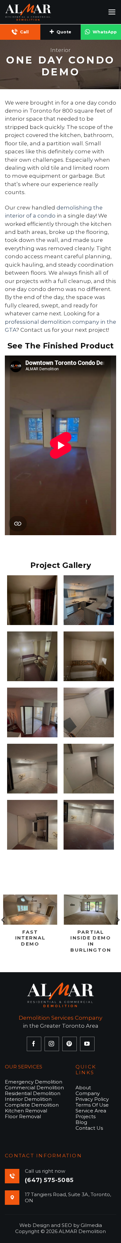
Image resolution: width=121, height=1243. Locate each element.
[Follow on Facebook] (34, 1044)
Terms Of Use (92, 1105)
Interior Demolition (28, 1099)
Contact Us (89, 1128)
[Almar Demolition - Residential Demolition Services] (37, 12)
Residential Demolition (32, 1093)
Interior (60, 50)
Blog (81, 1122)
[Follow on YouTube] (87, 1044)
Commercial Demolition (34, 1087)
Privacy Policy (92, 1099)
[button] (112, 12)
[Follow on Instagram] (52, 1044)
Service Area (91, 1111)
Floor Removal (23, 1116)
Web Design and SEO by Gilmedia (60, 1225)
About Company (88, 1090)
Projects (86, 1116)
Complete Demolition (32, 1105)
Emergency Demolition (33, 1082)
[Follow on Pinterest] (69, 1044)
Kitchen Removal (26, 1111)
